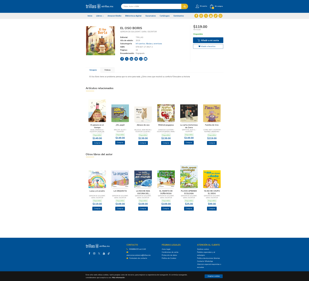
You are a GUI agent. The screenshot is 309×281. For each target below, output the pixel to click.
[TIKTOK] (216, 16)
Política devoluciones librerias (208, 258)
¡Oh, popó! (120, 125)
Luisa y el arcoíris (97, 191)
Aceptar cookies (214, 276)
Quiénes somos (203, 249)
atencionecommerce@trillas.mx (138, 255)
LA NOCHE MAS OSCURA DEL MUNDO (143, 192)
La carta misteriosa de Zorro (189, 126)
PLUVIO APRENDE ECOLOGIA (189, 192)
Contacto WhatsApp (205, 261)
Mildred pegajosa (166, 125)
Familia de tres (212, 125)
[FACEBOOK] (196, 16)
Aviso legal (166, 249)
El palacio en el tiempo (97, 126)
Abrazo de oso (143, 125)
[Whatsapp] (220, 16)
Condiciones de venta (170, 252)
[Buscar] (184, 6)
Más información (118, 277)
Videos (107, 70)
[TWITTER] (206, 16)
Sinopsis (93, 70)
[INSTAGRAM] (201, 16)
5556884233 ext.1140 (137, 249)
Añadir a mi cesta (209, 40)
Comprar (97, 143)
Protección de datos (169, 255)
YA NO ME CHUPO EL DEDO (212, 192)
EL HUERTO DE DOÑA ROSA (166, 192)
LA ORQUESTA (120, 191)
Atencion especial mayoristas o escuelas (209, 265)
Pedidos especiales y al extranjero (206, 253)
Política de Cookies (169, 258)
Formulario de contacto (138, 258)
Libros (99, 16)
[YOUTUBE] (211, 16)
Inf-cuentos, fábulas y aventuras (149, 43)
